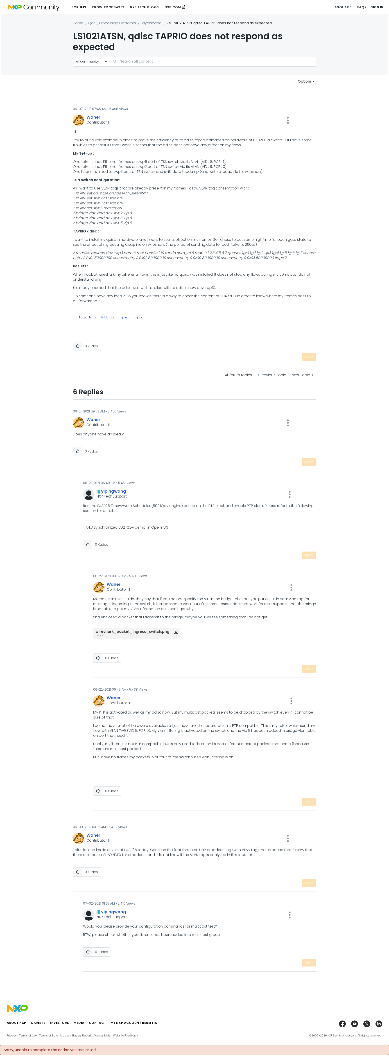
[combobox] (213, 61)
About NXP (16, 1022)
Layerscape (151, 23)
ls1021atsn (109, 317)
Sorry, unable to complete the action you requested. (50, 1049)
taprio (138, 317)
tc (149, 317)
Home (78, 23)
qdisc (125, 317)
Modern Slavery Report (75, 1035)
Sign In (377, 7)
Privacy (12, 1035)
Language (342, 7)
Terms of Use (28, 1035)
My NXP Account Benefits (134, 1022)
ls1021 (93, 317)
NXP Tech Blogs (144, 7)
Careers (38, 1022)
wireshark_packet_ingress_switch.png (132, 631)
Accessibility (102, 1035)
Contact (97, 1022)
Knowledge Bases (108, 7)
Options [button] (305, 81)
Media (79, 1022)
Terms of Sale (48, 1035)
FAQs (361, 7)
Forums (79, 7)
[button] (288, 120)
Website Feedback (125, 1035)
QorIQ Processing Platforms (112, 23)
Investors (59, 1022)
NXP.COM (173, 7)
